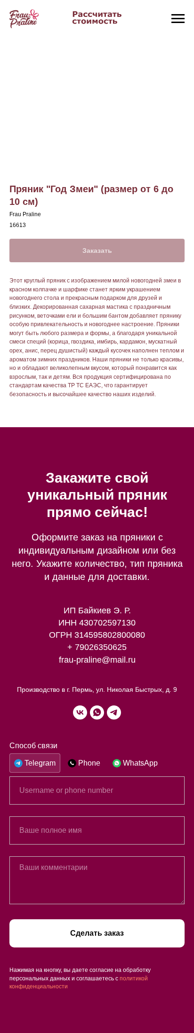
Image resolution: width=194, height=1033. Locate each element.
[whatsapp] (97, 712)
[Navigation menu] (178, 18)
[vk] (80, 712)
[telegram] (114, 712)
